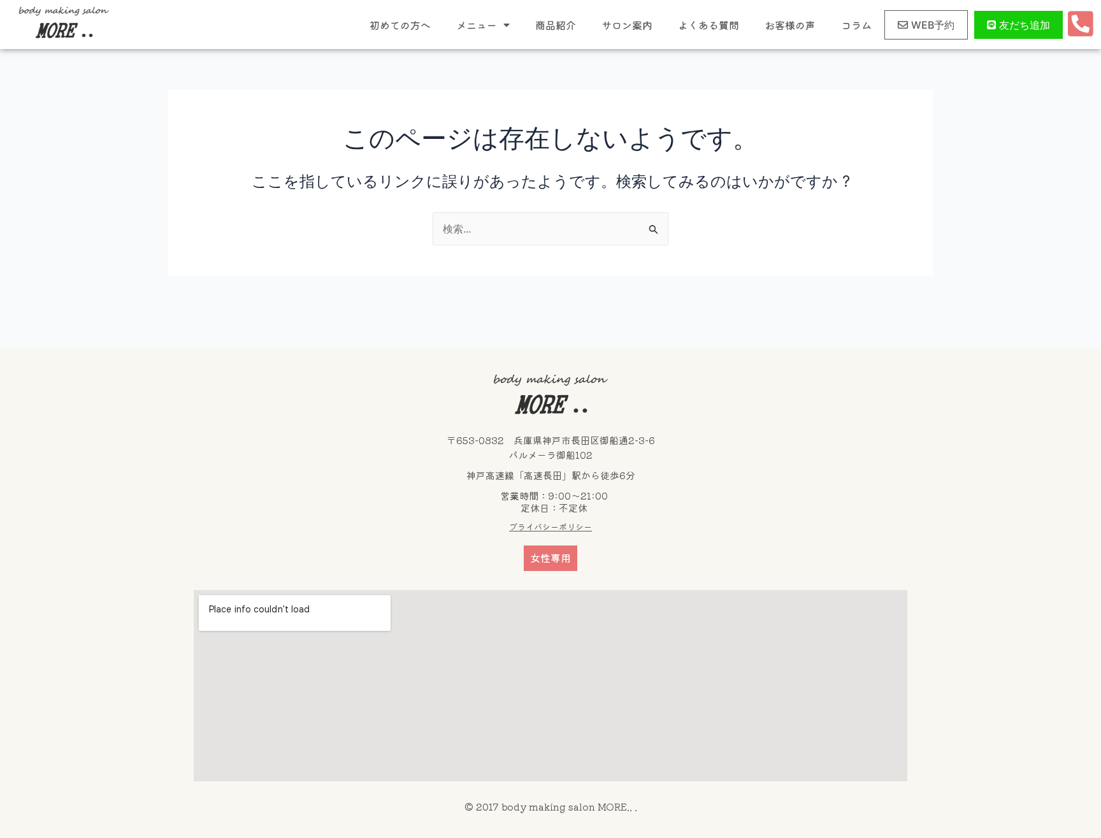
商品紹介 (555, 25)
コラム (856, 25)
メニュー (476, 25)
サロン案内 (626, 25)
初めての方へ (400, 25)
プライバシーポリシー (550, 527)
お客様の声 (790, 25)
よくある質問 (708, 25)
